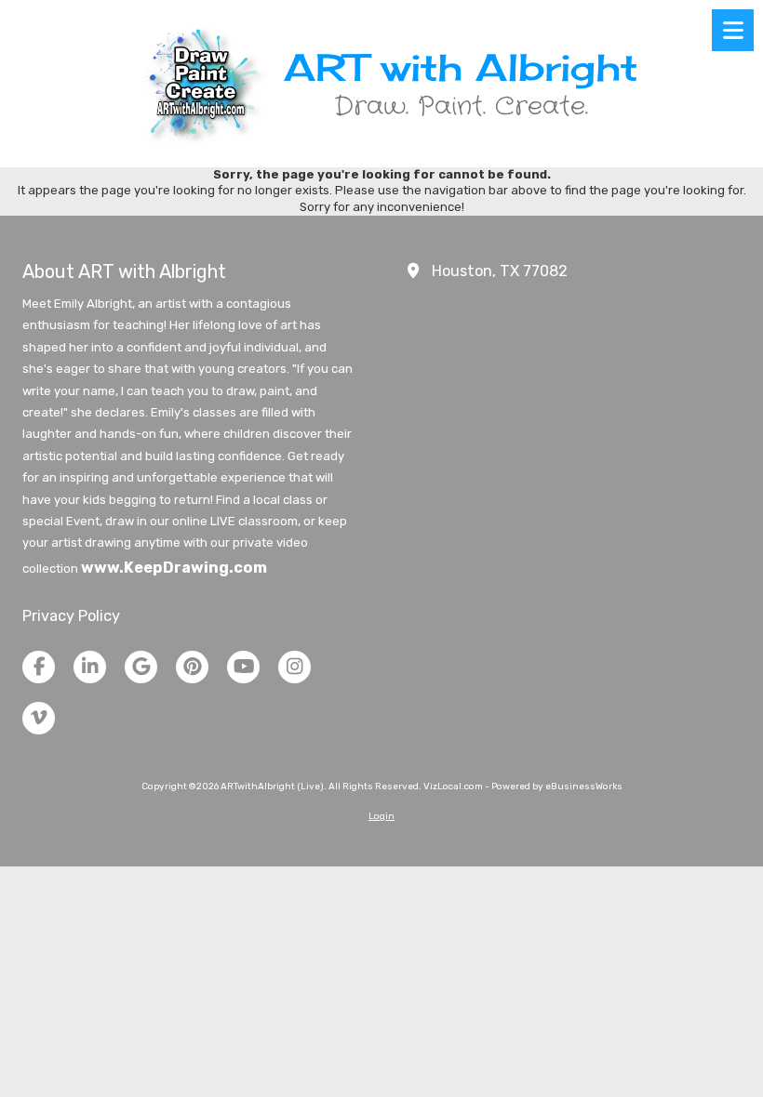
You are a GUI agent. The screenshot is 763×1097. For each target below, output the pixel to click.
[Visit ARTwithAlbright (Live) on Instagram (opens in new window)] (294, 667)
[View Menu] (733, 30)
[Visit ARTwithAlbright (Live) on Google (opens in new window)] (141, 667)
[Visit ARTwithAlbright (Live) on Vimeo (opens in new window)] (38, 718)
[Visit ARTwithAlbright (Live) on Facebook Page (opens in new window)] (38, 667)
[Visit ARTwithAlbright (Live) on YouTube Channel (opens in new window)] (243, 667)
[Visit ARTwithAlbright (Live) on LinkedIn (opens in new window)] (90, 667)
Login (381, 816)
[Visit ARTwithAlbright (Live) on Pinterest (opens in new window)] (192, 667)
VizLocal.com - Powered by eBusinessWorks (522, 786)
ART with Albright (460, 67)
